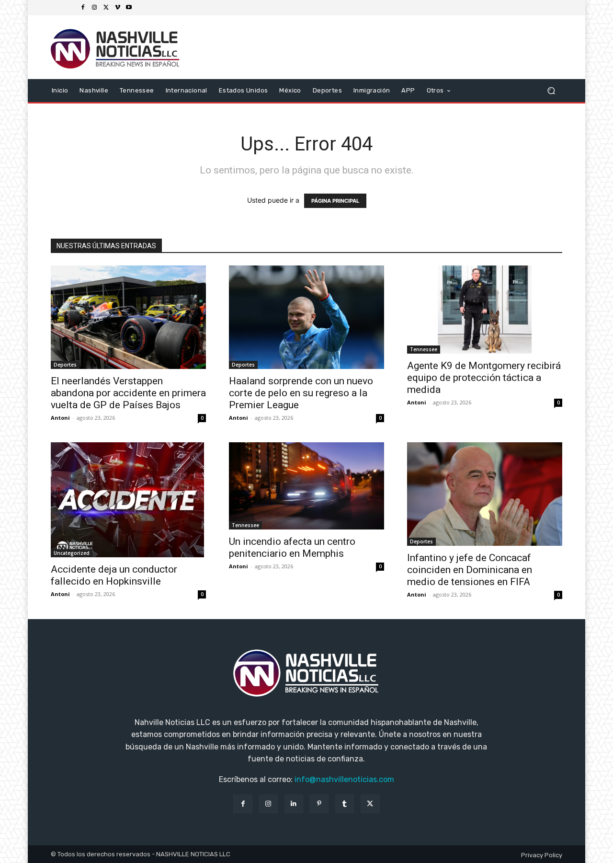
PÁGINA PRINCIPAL (335, 200)
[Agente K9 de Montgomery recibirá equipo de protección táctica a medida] (484, 309)
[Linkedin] (293, 803)
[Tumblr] (344, 803)
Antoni (60, 417)
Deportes (65, 364)
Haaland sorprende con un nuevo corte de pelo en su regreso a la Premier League (301, 393)
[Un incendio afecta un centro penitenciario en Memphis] (306, 485)
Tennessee (423, 349)
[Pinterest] (319, 803)
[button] (551, 90)
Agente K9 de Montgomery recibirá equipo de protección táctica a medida (484, 377)
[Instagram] (94, 7)
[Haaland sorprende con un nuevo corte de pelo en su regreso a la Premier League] (306, 317)
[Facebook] (83, 7)
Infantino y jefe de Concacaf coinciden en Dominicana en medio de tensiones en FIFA (469, 569)
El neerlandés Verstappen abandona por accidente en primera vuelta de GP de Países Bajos (128, 393)
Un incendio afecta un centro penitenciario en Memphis (292, 547)
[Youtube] (129, 7)
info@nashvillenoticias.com (344, 779)
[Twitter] (106, 7)
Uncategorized (72, 553)
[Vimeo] (117, 7)
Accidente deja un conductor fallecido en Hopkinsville (114, 575)
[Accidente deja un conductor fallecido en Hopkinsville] (128, 499)
